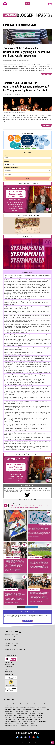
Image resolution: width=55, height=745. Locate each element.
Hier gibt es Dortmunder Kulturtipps (19, 317)
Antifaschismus (9, 703)
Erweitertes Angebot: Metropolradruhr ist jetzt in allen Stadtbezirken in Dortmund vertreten (27, 320)
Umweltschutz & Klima (28, 721)
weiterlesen (46, 74)
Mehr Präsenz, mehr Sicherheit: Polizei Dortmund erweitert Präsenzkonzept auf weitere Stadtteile (24, 383)
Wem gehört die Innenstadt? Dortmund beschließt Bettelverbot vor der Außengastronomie (25, 425)
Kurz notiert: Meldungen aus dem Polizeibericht (33, 281)
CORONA (16, 705)
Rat (29, 717)
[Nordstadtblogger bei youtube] (34, 737)
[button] (27, 142)
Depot (24, 705)
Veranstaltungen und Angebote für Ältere (16, 308)
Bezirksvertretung (42, 703)
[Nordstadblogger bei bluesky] (17, 737)
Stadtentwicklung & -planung (12, 721)
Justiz (28, 711)
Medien (40, 713)
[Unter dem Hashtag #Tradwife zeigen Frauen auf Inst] (15, 557)
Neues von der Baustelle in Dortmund (14, 313)
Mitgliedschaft (9, 666)
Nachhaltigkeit (30, 715)
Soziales (29, 719)
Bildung (8, 705)
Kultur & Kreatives (22, 713)
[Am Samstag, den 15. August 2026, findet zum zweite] (15, 589)
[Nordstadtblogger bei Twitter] (25, 737)
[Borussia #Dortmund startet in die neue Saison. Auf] (39, 557)
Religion (21, 719)
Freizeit (8, 709)
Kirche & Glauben (9, 713)
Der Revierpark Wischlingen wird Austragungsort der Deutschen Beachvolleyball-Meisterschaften (24, 448)
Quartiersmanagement (19, 717)
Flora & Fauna (42, 707)
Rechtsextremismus (39, 717)
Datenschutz (8, 671)
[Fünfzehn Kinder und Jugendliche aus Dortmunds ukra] (39, 589)
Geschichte (27, 709)
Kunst (32, 713)
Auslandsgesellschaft (22, 703)
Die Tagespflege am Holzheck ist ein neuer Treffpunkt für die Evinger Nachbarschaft (27, 326)
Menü (27, 3)
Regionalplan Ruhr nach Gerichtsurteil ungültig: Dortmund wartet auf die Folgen (27, 287)
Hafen (47, 709)
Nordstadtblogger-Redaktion (28, 94)
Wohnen (34, 725)
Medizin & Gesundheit (10, 715)
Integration (8, 711)
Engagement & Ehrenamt (11, 707)
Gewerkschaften (38, 709)
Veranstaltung (9, 723)
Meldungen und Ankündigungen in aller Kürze (17, 298)
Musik (21, 715)
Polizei (7, 717)
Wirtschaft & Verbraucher (11, 725)
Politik (40, 715)
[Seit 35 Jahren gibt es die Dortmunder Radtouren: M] (39, 525)
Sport (37, 719)
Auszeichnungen (9, 664)
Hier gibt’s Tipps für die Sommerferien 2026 (18, 439)
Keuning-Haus (37, 711)
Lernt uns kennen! (10, 662)
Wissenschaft (25, 725)
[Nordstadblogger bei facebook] (21, 737)
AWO (32, 703)
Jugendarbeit (19, 711)
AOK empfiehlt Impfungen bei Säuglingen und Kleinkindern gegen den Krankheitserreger (26, 375)
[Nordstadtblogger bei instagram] (38, 737)
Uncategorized (41, 721)
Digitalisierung (33, 705)
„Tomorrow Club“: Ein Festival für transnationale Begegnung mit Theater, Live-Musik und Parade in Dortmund (27, 51)
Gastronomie (17, 709)
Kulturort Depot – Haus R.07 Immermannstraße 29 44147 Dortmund (13, 637)
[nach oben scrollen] (52, 742)
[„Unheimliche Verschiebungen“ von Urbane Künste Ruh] (15, 525)
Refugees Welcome (10, 719)
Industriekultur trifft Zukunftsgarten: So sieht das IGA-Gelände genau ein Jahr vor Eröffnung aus (25, 366)
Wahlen (32, 723)
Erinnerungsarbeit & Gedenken (28, 707)
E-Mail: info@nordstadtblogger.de (15, 649)
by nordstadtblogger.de (27, 742)
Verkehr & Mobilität (21, 723)
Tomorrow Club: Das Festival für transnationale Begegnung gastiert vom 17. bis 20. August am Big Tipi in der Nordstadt (26, 86)
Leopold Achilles (26, 60)
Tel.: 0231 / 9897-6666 (11, 643)
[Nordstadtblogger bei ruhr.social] (30, 737)
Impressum (8, 669)
